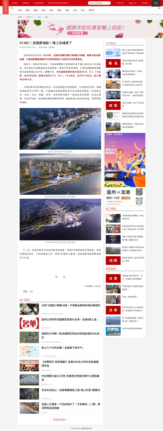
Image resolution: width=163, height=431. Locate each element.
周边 (43, 10)
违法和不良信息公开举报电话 (58, 3)
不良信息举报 (38, 3)
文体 (75, 10)
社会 (83, 10)
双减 (59, 10)
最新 (28, 10)
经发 (51, 10)
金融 (67, 10)
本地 (20, 10)
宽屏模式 (52, 47)
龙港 (31, 291)
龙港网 (20, 17)
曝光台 (92, 10)
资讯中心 (30, 17)
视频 (35, 10)
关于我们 (15, 3)
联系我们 (26, 3)
